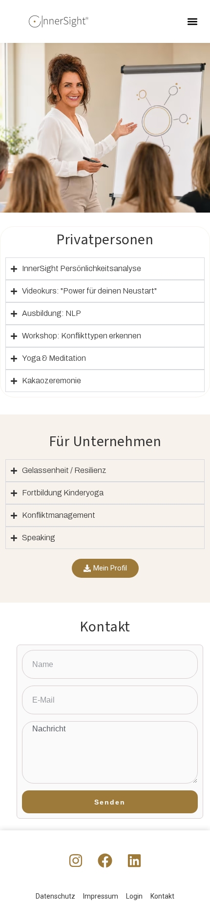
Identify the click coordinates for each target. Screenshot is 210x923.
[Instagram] (75, 860)
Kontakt (162, 896)
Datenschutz (55, 896)
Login (134, 896)
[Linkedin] (134, 860)
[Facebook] (105, 860)
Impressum (100, 896)
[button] (192, 22)
